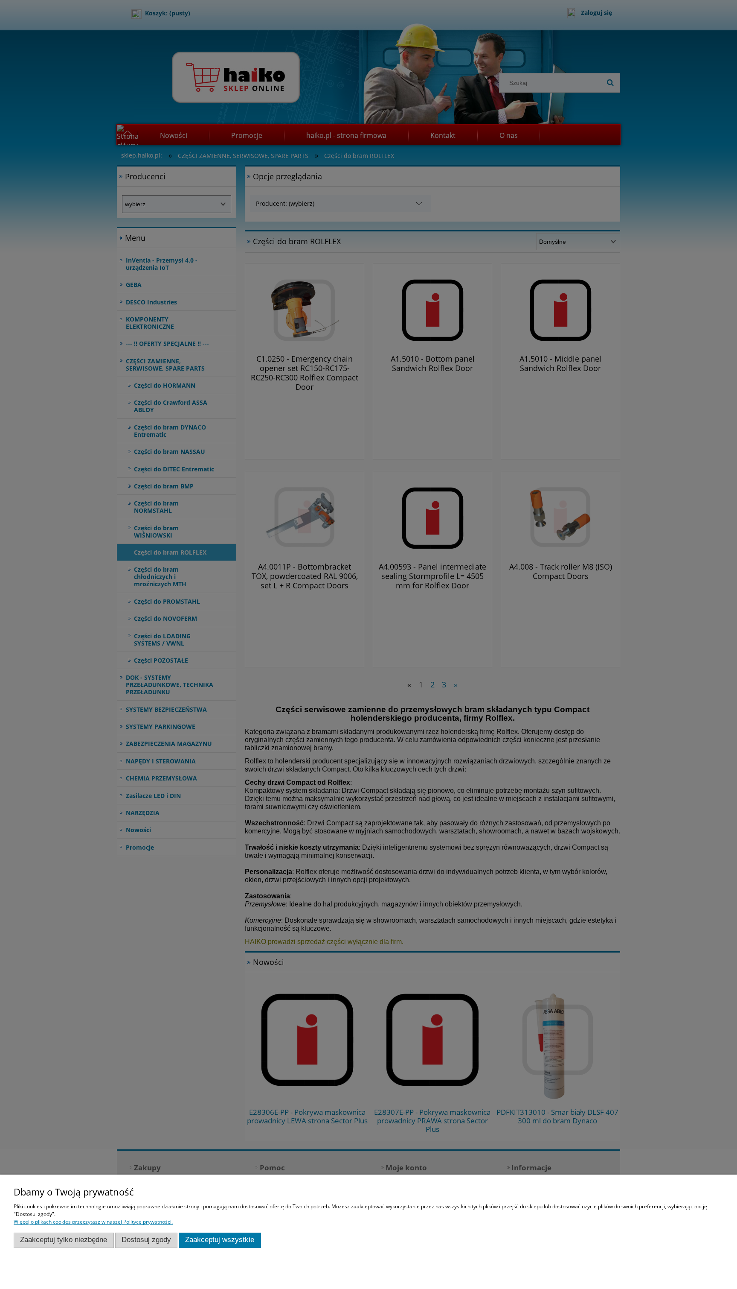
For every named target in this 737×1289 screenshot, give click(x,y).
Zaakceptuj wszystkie (219, 1240)
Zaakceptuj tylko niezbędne (63, 1240)
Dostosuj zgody (146, 1240)
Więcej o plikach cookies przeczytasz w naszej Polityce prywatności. (93, 1221)
